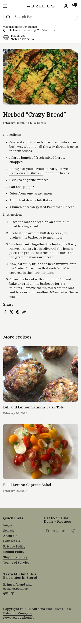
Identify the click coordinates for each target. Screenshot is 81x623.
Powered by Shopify (18, 617)
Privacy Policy (14, 546)
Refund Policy (14, 552)
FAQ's (7, 525)
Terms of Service (16, 562)
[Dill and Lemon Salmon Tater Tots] (40, 374)
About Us (10, 536)
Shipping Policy (15, 557)
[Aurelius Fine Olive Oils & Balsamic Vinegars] (40, 6)
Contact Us (11, 541)
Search (8, 530)
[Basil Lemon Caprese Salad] (40, 452)
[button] (74, 6)
